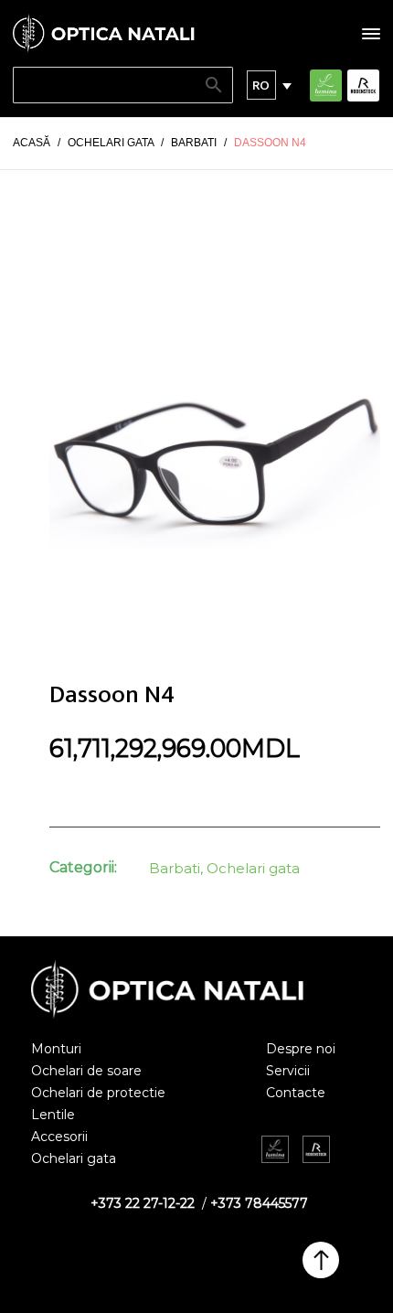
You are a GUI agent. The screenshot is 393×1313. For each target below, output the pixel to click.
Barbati (174, 868)
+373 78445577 (259, 1203)
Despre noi (300, 1049)
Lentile (53, 1114)
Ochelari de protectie (98, 1092)
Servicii (288, 1070)
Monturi (56, 1049)
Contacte (295, 1092)
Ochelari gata (253, 868)
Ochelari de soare (86, 1070)
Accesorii (59, 1136)
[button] (261, 85)
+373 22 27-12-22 (142, 1203)
